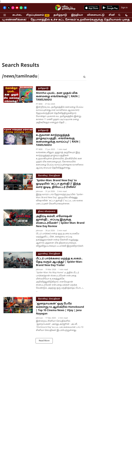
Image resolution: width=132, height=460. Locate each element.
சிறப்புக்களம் (35, 15)
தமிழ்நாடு (60, 15)
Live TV (69, 7)
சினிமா (114, 15)
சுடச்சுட (17, 15)
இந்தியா (77, 15)
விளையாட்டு (96, 15)
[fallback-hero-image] (19, 105)
